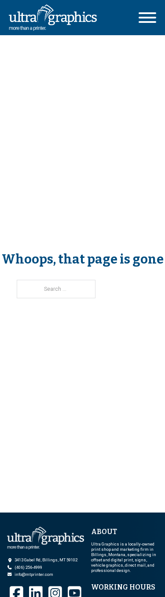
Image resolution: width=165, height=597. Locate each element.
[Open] (147, 17)
